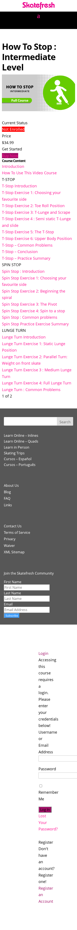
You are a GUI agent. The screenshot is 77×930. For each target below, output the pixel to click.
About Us (11, 485)
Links (8, 505)
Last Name (12, 593)
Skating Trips (14, 453)
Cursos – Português (20, 464)
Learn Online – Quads (21, 441)
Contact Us (13, 526)
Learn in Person (16, 447)
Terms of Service (17, 532)
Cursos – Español (17, 459)
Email (8, 604)
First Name (12, 582)
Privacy (9, 539)
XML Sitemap (14, 552)
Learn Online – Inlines (21, 435)
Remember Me (48, 795)
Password (47, 768)
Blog (7, 492)
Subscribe (12, 615)
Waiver (9, 545)
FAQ (7, 498)
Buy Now (10, 155)
